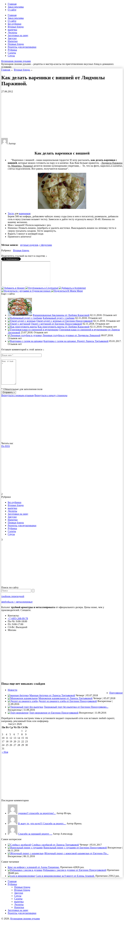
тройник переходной (12, 596)
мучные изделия (29, 245)
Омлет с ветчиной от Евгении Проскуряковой (56, 323)
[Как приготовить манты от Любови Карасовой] (22, 326)
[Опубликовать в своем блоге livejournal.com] (42, 288)
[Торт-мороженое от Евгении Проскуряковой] (18, 712)
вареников (24, 213)
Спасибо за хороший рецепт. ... (35, 833)
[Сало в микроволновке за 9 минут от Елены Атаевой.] (21, 875)
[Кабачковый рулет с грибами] (25, 318)
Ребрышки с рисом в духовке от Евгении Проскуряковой (74, 870)
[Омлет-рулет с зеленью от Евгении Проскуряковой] (22, 321)
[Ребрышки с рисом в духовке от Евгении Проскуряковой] (25, 870)
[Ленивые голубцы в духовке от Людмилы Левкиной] (25, 335)
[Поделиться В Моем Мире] (67, 291)
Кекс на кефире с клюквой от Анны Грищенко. (34, 867)
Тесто (11, 213)
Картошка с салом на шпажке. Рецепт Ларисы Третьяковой (75, 341)
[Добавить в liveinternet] (72, 288)
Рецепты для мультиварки (22, 47)
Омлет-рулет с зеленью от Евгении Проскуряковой (64, 321)
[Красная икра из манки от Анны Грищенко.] (12, 813)
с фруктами (45, 245)
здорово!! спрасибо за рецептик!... (37, 813)
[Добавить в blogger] (13, 288)
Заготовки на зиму (18, 35)
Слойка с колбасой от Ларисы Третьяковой (55, 844)
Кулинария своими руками (16, 61)
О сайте (12, 9)
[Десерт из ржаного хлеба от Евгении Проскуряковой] (23, 701)
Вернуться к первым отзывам (17, 395)
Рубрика (12, 49)
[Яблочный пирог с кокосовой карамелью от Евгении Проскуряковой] (26, 853)
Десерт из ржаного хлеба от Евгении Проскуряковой (67, 701)
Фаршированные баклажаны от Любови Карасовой (61, 315)
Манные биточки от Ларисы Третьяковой (52, 695)
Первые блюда (16, 44)
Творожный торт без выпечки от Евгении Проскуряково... (76, 707)
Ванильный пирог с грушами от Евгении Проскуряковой (75, 847)
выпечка (12, 29)
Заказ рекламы (16, 6)
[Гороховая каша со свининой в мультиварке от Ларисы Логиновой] (33, 329)
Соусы (11, 55)
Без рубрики (14, 23)
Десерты (12, 32)
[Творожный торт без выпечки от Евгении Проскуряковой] (25, 707)
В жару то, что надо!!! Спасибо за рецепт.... (42, 823)
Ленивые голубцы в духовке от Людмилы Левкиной (71, 335)
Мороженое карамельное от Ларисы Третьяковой (65, 698)
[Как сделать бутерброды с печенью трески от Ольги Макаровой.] (12, 833)
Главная (12, 4)
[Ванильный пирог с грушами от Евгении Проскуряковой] (25, 847)
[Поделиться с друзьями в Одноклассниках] (26, 291)
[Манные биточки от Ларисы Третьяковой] (18, 695)
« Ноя (5, 752)
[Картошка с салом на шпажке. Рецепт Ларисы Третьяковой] (25, 341)
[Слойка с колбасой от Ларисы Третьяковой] (19, 844)
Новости (12, 690)
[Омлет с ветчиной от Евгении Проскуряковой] (19, 323)
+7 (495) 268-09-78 (18, 618)
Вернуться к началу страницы (50, 395)
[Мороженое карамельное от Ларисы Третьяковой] (23, 698)
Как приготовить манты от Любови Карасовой (63, 326)
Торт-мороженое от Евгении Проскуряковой (53, 712)
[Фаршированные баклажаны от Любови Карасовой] (20, 315)
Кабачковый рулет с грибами (59, 318)
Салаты (12, 52)
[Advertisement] (62, 115)
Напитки (13, 41)
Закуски (12, 38)
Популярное (116, 692)
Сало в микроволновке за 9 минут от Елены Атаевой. (65, 875)
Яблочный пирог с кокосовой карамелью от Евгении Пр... (76, 853)
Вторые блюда (16, 26)
